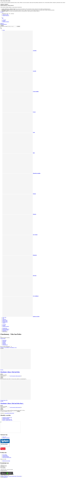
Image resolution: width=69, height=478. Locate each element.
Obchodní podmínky (5, 21)
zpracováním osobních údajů (9, 413)
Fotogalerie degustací (5, 418)
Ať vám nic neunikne (3, 411)
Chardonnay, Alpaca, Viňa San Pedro (10, 372)
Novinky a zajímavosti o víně (7, 419)
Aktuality (3, 322)
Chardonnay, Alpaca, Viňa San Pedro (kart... (12, 403)
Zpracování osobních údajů (6, 457)
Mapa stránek (19, 476)
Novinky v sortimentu (5, 437)
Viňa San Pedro (2, 338)
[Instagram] (2, 18)
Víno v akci (4, 317)
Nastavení (2, 4)
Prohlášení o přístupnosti (4, 476)
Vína (3, 318)
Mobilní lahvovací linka (6, 460)
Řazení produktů (3, 346)
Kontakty (3, 20)
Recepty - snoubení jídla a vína (7, 420)
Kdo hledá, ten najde (3, 26)
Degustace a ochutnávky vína (7, 417)
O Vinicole (4, 19)
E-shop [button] (3, 30)
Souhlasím (6, 4)
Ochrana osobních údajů (13, 476)
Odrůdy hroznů (4, 320)
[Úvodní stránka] (3, 24)
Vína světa (4, 319)
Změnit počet (2, 407)
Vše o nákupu (4, 454)
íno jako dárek (5, 455)
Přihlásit (18, 411)
